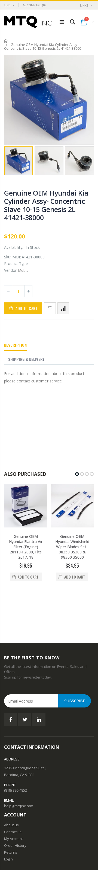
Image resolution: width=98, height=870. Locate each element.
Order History (15, 802)
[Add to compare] (63, 308)
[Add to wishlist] (50, 308)
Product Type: (16, 263)
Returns (10, 808)
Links (84, 5)
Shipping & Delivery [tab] (26, 359)
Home (6, 41)
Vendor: (10, 270)
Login (8, 815)
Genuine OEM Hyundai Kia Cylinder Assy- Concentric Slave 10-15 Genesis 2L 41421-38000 (46, 205)
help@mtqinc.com (18, 762)
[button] (77, 474)
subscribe (74, 657)
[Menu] (62, 22)
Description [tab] (15, 345)
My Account (13, 795)
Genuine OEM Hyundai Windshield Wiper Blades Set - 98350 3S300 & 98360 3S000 (72, 547)
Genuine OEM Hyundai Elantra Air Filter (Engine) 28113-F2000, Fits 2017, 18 (25, 547)
